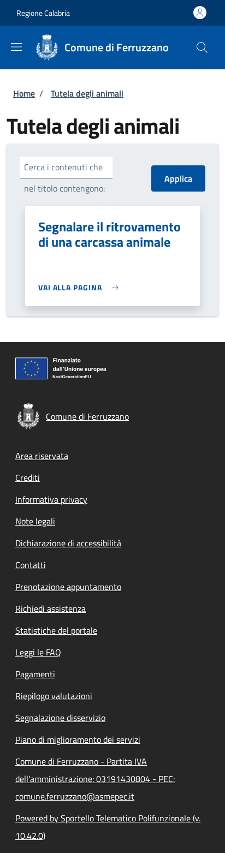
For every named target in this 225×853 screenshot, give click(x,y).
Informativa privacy (51, 499)
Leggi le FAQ (38, 652)
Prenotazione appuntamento (68, 586)
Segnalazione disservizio (60, 717)
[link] (81, 287)
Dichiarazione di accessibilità (68, 543)
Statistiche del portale (56, 630)
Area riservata (41, 455)
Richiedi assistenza (50, 608)
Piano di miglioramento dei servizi (77, 739)
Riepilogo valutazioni (53, 695)
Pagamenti (35, 674)
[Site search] (202, 47)
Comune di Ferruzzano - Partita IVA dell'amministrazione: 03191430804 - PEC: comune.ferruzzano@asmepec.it (95, 779)
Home (24, 93)
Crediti (27, 477)
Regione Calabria (43, 13)
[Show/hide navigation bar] (16, 47)
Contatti (30, 564)
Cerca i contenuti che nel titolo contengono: (64, 177)
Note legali (35, 521)
